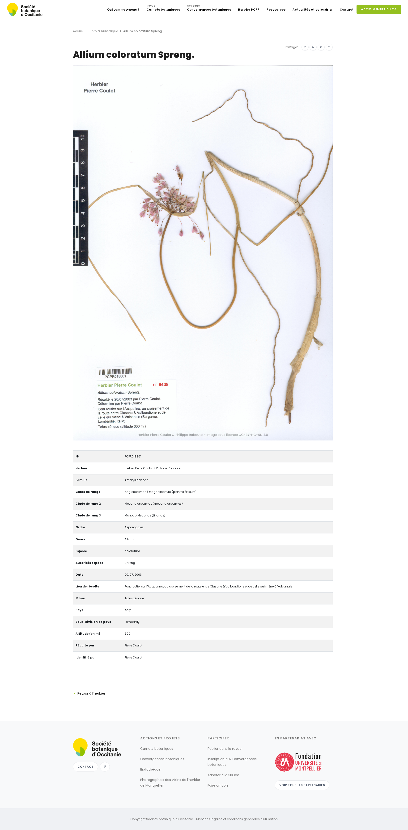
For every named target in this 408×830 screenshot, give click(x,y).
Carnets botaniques (163, 8)
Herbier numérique (104, 31)
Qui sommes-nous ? (123, 10)
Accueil (79, 31)
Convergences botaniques (209, 8)
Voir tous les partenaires (302, 785)
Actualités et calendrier (312, 10)
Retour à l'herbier (91, 693)
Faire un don (218, 785)
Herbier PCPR (248, 10)
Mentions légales (209, 819)
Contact (347, 10)
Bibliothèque (150, 769)
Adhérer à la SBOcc (223, 775)
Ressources (276, 10)
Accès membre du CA (378, 9)
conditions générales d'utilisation (252, 819)
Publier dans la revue (225, 748)
